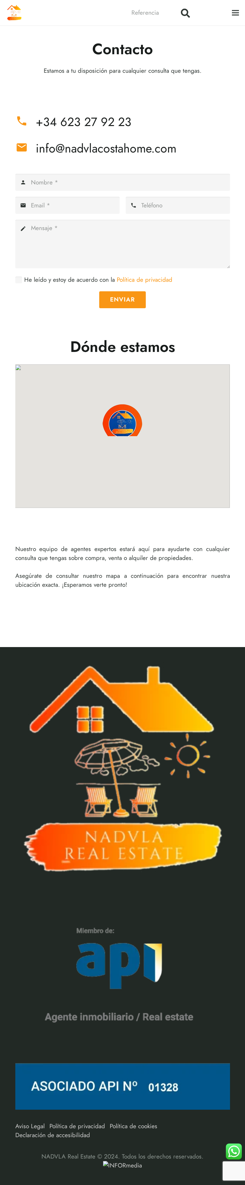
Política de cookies (133, 1126)
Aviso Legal (30, 1126)
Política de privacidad (144, 279)
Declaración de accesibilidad (52, 1135)
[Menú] (235, 13)
